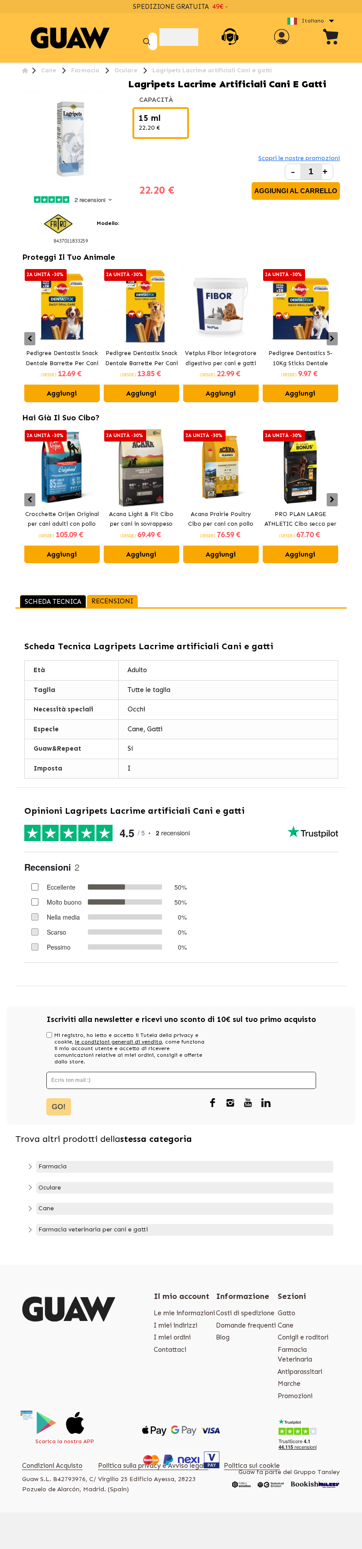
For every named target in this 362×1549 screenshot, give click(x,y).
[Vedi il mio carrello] (331, 38)
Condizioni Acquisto (52, 1466)
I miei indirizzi (175, 1325)
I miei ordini (172, 1337)
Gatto (286, 1313)
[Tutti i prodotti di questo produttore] (58, 223)
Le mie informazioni (184, 1313)
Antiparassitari (300, 1372)
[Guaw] (70, 38)
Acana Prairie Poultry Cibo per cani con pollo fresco (220, 520)
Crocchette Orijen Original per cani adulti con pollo (62, 519)
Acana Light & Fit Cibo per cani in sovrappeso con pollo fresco (141, 520)
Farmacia (52, 1166)
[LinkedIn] (265, 1103)
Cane (46, 1208)
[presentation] (29, 338)
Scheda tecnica (53, 602)
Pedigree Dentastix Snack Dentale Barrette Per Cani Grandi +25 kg (141, 359)
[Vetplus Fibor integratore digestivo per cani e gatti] (220, 306)
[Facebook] (212, 1103)
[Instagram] (230, 1103)
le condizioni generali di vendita (118, 1042)
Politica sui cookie (252, 1466)
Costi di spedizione (245, 1313)
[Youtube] (248, 1103)
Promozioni (295, 1396)
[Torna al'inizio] (25, 70)
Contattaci (170, 1350)
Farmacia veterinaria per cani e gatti (93, 1229)
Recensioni (112, 601)
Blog (223, 1337)
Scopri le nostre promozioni (299, 158)
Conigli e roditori (303, 1337)
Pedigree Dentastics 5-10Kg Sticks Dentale (300, 358)
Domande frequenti (246, 1325)
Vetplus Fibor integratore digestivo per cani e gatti (220, 358)
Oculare (49, 1187)
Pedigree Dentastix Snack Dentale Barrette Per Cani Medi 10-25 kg (62, 359)
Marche (289, 1384)
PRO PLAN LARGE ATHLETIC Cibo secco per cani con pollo (300, 520)
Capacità (157, 100)
